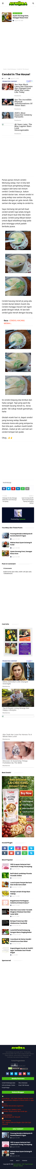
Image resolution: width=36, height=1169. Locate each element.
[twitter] (11, 848)
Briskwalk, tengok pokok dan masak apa (14, 1111)
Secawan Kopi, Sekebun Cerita (11, 1109)
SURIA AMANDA (7, 1115)
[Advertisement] (18, 46)
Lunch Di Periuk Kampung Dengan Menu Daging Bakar (21, 931)
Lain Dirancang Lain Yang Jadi (11, 1117)
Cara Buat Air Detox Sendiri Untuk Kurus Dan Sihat (20, 940)
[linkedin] (28, 1073)
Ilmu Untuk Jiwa (23, 1083)
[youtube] (24, 848)
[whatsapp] (24, 853)
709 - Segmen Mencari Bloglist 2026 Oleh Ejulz (16, 1122)
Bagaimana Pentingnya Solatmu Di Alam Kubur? (19, 902)
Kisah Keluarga (12, 69)
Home (5, 69)
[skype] (31, 848)
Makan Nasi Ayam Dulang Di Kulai (21, 544)
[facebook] (5, 848)
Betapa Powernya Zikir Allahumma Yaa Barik (18, 922)
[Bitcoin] (11, 635)
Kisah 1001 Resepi (24, 1085)
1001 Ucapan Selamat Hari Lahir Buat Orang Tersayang (21, 865)
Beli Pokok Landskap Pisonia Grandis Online (21, 874)
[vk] (18, 853)
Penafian (24, 1160)
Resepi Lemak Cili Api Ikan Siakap (20, 893)
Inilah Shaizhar (6, 1120)
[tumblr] (5, 853)
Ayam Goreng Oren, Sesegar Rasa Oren (21, 17)
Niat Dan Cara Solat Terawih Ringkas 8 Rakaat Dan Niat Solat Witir (21, 912)
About (18, 1160)
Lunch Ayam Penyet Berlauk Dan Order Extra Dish (21, 884)
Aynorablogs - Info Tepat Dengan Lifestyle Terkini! (17, 1098)
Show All (5, 1124)
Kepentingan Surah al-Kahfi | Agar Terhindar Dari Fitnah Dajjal (21, 950)
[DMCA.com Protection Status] (14, 1069)
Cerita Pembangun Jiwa (8, 1083)
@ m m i (4, 1104)
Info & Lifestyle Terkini (8, 1085)
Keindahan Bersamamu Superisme (12, 1106)
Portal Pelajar (6, 1087)
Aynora (6, 78)
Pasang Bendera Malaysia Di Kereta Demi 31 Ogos (21, 535)
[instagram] (18, 848)
